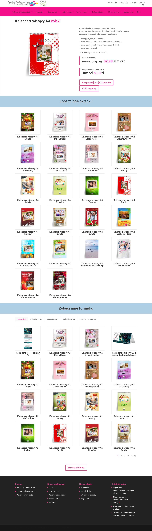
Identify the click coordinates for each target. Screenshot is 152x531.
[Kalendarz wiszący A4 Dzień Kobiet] (92, 122)
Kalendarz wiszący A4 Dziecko (60, 201)
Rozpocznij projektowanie (96, 82)
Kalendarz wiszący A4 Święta (27, 137)
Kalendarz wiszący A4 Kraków (27, 233)
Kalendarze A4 (69, 319)
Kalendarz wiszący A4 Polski (124, 201)
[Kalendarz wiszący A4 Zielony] (92, 186)
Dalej (133, 456)
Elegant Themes (40, 528)
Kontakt (142, 2)
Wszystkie (22, 319)
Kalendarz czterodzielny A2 (28, 354)
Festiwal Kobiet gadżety (21, 12)
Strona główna (76, 467)
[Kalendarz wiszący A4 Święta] (28, 122)
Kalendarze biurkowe (88, 319)
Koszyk (133, 2)
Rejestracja (112, 2)
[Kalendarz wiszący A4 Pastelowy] (28, 154)
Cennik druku (86, 491)
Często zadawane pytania (27, 491)
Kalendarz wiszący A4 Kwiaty (124, 169)
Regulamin (85, 499)
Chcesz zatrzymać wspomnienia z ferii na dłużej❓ (122, 500)
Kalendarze (52, 12)
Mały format (66, 12)
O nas (51, 487)
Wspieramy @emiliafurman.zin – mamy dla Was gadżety (123, 490)
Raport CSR (53, 499)
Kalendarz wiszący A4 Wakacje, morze (27, 264)
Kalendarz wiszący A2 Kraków (92, 449)
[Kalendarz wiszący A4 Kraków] (28, 217)
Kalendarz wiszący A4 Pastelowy (27, 169)
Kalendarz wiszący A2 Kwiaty (60, 417)
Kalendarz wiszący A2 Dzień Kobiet (60, 385)
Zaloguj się (123, 2)
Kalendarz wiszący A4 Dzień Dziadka (60, 169)
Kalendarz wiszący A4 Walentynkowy (124, 137)
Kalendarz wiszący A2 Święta (27, 385)
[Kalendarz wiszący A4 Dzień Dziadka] (60, 154)
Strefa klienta (113, 12)
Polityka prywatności (25, 495)
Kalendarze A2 (36, 319)
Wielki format (81, 12)
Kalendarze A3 (52, 319)
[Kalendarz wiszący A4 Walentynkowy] (124, 122)
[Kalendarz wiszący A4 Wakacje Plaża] (124, 217)
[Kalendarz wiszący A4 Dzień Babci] (60, 122)
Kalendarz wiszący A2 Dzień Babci (60, 354)
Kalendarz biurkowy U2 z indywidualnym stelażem (124, 354)
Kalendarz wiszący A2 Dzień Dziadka (92, 354)
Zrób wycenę (89, 88)
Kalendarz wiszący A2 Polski (60, 449)
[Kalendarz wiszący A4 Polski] (124, 186)
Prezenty (39, 12)
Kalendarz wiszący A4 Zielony (92, 201)
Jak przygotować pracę (26, 487)
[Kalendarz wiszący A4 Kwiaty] (124, 154)
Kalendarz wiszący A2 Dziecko (124, 417)
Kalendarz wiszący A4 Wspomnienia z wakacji (92, 264)
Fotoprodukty (97, 12)
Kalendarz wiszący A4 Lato (60, 264)
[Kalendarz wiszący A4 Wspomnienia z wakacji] (92, 249)
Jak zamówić (129, 12)
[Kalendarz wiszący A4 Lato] (60, 249)
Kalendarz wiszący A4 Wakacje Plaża (124, 233)
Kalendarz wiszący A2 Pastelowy (124, 385)
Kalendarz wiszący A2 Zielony (27, 449)
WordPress (67, 528)
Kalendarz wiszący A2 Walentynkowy (92, 385)
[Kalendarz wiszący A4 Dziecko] (60, 186)
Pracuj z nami (54, 491)
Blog (138, 12)
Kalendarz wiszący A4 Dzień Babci (60, 137)
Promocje (85, 487)
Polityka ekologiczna (57, 495)
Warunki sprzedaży (88, 495)
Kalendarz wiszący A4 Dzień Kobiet (92, 137)
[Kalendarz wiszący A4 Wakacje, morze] (28, 249)
